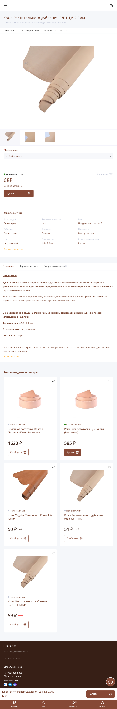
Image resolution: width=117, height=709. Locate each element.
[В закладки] (53, 381)
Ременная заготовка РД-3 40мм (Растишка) (84, 430)
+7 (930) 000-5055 (13, 672)
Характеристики (29, 30)
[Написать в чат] (110, 682)
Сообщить (16, 452)
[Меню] (5, 5)
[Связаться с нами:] (111, 5)
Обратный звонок (12, 676)
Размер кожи (11, 150)
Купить (70, 452)
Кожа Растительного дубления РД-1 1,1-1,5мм (27, 603)
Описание (9, 30)
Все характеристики (13, 249)
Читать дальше (11, 356)
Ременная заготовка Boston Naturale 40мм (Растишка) (25, 430)
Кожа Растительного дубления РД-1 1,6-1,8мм (83, 516)
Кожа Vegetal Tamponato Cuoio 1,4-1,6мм (30, 516)
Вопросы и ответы (55, 30)
